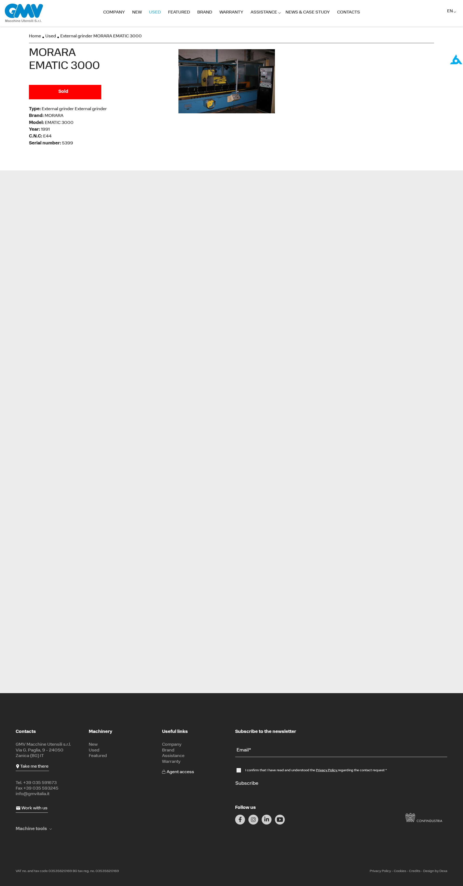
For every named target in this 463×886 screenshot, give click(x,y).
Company (114, 12)
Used (155, 12)
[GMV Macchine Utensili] (24, 13)
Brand (204, 12)
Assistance (264, 12)
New (137, 12)
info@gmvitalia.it (32, 794)
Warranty (231, 12)
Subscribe (246, 783)
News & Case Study (308, 12)
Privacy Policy (327, 770)
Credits (414, 871)
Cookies (400, 871)
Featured (179, 12)
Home (35, 36)
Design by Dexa (435, 871)
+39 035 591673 (40, 783)
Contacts (348, 12)
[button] (34, 829)
